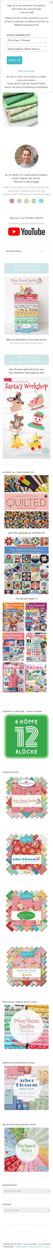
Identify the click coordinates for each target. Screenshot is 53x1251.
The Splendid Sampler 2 (26, 598)
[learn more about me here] (26, 169)
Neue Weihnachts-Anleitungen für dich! (26, 373)
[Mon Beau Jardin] (26, 822)
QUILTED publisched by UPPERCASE (26, 533)
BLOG (46, 1247)
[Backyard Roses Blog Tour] (26, 1112)
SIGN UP (14, 60)
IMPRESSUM (20, 1247)
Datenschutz (29, 71)
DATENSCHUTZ (35, 1247)
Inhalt (21, 71)
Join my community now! (18, 34)
